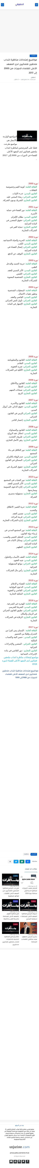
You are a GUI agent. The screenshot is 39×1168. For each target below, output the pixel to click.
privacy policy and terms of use (19, 1153)
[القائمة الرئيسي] (36, 4)
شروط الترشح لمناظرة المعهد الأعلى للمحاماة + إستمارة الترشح (28, 916)
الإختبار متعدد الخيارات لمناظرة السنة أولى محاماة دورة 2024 (29, 891)
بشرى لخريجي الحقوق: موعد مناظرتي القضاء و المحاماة (29, 939)
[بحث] (2, 4)
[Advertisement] (19, 31)
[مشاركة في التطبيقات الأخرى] (10, 861)
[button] (27, 861)
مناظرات (33, 55)
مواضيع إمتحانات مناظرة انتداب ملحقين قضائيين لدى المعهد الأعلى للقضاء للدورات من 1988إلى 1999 (20, 674)
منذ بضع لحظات (32, 886)
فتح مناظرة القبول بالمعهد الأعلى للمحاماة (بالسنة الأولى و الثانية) (11, 916)
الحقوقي (19, 4)
